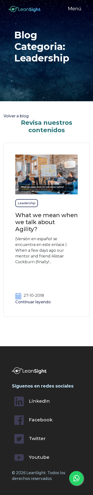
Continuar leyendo (33, 302)
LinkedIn (39, 401)
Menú (74, 9)
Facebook (40, 420)
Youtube (38, 457)
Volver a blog (16, 116)
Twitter (37, 438)
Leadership (27, 203)
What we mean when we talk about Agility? (46, 222)
